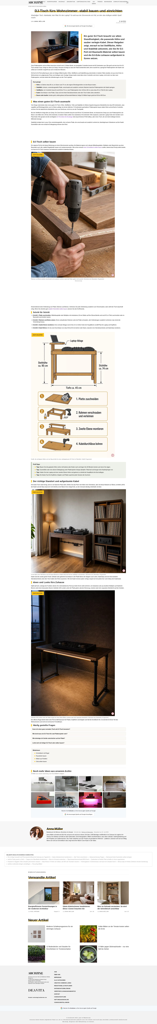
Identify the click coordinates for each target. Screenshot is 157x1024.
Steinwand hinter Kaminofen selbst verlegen (119, 857)
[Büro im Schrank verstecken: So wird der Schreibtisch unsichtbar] (113, 892)
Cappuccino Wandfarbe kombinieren (36, 859)
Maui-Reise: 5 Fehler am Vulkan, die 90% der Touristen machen (60, 861)
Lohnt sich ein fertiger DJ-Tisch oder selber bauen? (48, 743)
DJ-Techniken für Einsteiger (65, 117)
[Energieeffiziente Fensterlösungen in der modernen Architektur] (44, 892)
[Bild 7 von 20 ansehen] (90, 800)
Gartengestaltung (83, 1)
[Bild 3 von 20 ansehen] (90, 783)
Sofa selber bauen (41, 761)
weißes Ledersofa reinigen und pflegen (19, 864)
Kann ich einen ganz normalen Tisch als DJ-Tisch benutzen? (51, 729)
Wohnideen (108, 1)
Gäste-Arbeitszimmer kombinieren (62, 857)
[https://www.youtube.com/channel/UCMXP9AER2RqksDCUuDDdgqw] (120, 979)
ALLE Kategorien (59, 980)
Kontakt (57, 994)
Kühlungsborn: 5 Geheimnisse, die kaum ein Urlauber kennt (98, 861)
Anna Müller (39, 21)
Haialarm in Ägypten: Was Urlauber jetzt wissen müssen (24, 861)
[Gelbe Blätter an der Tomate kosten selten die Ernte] (88, 934)
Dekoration (71, 1)
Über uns (57, 974)
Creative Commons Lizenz (62, 983)
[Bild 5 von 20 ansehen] (42, 800)
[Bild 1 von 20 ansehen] (42, 783)
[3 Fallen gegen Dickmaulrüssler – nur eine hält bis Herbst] (88, 954)
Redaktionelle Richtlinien (63, 985)
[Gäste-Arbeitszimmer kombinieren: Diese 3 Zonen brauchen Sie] (78, 892)
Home (29, 6)
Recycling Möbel (37, 864)
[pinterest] (112, 275)
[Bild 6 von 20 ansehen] (66, 800)
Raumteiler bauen (41, 756)
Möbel (44, 6)
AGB (55, 971)
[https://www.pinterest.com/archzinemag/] (117, 979)
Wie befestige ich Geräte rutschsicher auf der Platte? (48, 738)
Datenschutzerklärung (62, 988)
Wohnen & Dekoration (87, 832)
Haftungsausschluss (61, 999)
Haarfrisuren (52, 1)
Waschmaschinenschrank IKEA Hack (78, 859)
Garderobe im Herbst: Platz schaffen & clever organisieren (108, 859)
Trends (100, 1)
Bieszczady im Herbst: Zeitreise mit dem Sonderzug (133, 861)
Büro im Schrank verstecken (57, 859)
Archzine (36, 2)
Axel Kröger (34, 911)
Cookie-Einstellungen (61, 1002)
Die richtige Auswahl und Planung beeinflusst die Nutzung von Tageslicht (29, 857)
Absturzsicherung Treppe (96, 857)
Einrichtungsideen (120, 1)
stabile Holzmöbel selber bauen (58, 309)
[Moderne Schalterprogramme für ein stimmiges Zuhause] (36, 934)
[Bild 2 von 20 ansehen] (66, 783)
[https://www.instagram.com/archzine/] (114, 979)
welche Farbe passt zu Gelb (16, 859)
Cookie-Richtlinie (60, 996)
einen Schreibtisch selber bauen (92, 147)
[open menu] (127, 2)
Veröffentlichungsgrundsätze (65, 991)
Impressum (57, 977)
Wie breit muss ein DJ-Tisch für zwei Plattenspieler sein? (49, 733)
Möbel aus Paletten (41, 758)
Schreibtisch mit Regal (42, 753)
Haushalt (62, 1)
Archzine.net (37, 973)
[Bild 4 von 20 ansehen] (114, 783)
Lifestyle (42, 1)
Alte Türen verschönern (80, 857)
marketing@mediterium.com (40, 997)
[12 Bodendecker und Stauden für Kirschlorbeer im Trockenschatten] (36, 954)
